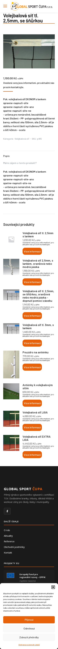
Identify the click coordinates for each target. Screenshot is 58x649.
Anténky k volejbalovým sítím (38, 386)
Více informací (32, 251)
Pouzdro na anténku (35, 352)
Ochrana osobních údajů (29, 645)
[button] (53, 587)
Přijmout (29, 619)
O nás (7, 530)
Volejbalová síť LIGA (35, 412)
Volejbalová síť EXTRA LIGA (37, 438)
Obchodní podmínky (14, 547)
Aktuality (8, 535)
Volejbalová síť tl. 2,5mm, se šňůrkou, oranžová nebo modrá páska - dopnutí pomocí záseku (38, 295)
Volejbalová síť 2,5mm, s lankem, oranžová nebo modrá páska (38, 263)
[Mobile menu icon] (5, 6)
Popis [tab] (6, 155)
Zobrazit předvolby (29, 637)
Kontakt (8, 552)
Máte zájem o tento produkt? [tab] (20, 162)
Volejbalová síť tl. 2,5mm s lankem (38, 234)
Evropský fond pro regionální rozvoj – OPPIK (32, 576)
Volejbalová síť (22, 138)
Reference (9, 541)
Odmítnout (29, 628)
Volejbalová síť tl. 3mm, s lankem (38, 326)
